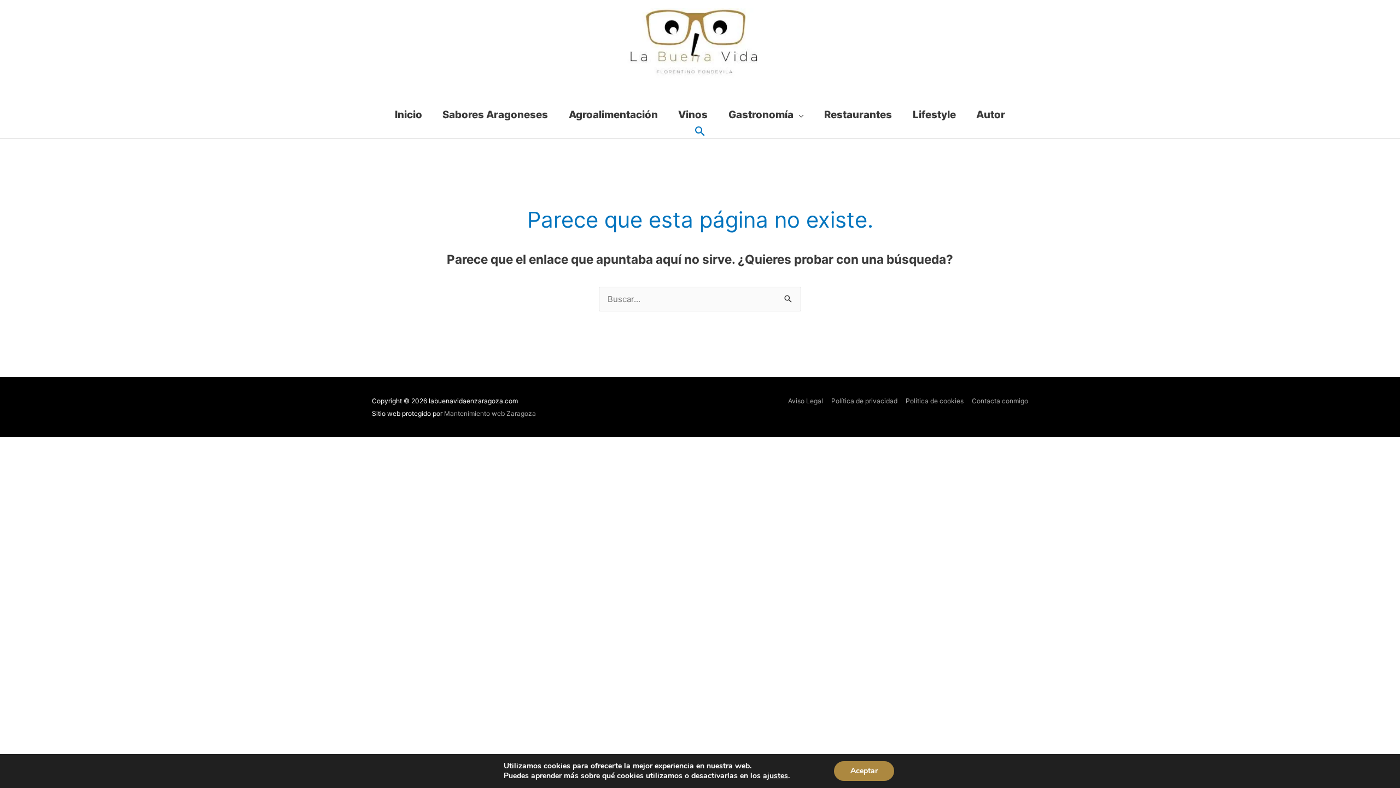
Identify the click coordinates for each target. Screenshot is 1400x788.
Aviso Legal (805, 401)
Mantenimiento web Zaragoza (490, 413)
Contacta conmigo (1000, 401)
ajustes (775, 776)
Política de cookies (935, 401)
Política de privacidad (864, 401)
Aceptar (864, 771)
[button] (700, 132)
